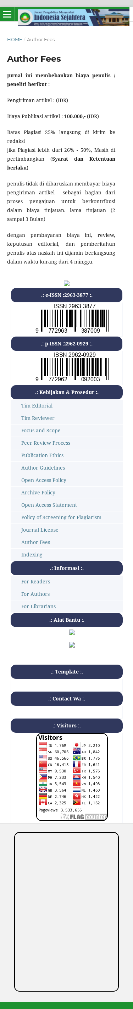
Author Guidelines (43, 467)
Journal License (40, 529)
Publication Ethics (42, 455)
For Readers (35, 581)
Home (14, 39)
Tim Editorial (36, 405)
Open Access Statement (49, 504)
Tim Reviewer (38, 418)
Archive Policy (38, 492)
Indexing (32, 554)
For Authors (35, 594)
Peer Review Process (45, 442)
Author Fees (35, 542)
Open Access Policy (43, 480)
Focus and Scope (41, 430)
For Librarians (38, 606)
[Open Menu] (7, 14)
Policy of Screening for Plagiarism (61, 517)
